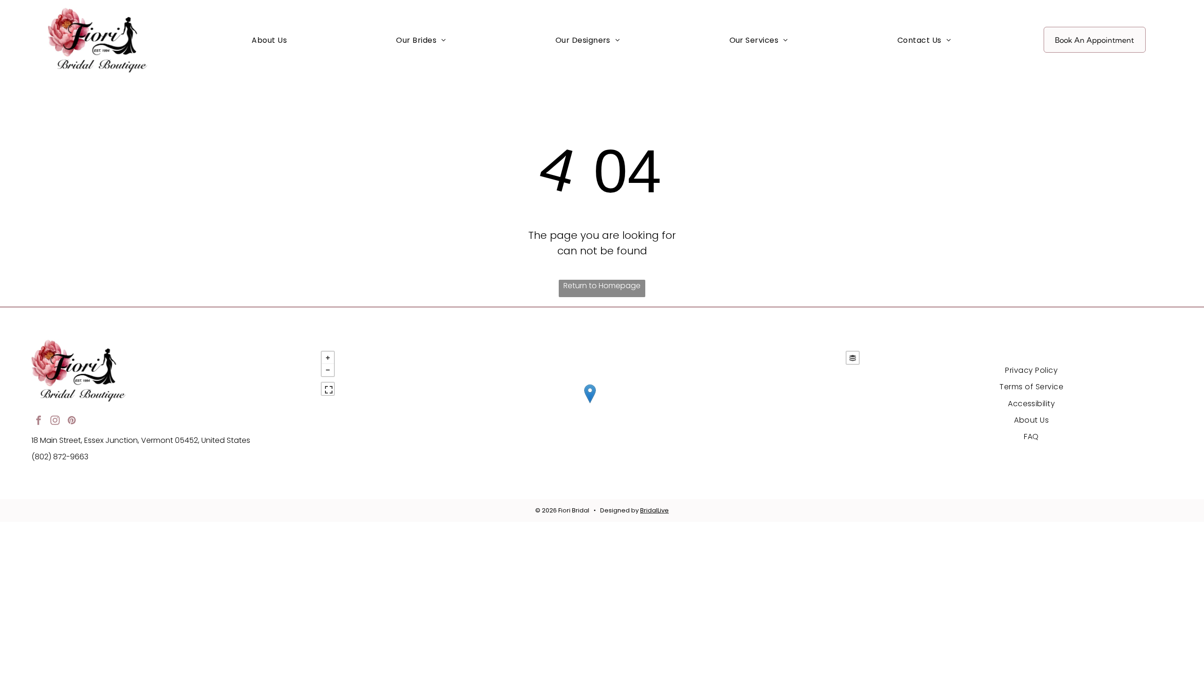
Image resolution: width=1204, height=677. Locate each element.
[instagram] (55, 421)
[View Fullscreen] (328, 389)
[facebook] (39, 421)
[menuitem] (269, 40)
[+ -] (590, 403)
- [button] (328, 370)
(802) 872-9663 (60, 456)
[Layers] (853, 358)
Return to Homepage (602, 285)
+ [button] (328, 358)
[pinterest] (71, 421)
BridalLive (654, 510)
